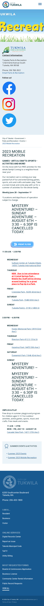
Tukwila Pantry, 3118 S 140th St (25, 308)
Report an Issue (8, 541)
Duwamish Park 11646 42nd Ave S (26, 355)
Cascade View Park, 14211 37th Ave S (23, 432)
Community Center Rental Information (17, 579)
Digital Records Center (11, 537)
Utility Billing (7, 556)
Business (6, 518)
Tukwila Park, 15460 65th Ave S (25, 300)
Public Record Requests (12, 583)
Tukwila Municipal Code (12, 546)
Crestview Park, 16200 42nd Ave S (26, 292)
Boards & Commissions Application (16, 569)
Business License (9, 574)
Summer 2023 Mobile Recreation (22, 457)
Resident (6, 513)
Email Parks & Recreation (13, 73)
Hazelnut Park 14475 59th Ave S (26, 347)
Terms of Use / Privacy (9, 602)
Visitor (5, 523)
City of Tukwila (12, 4)
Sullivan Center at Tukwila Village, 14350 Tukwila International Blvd (26, 264)
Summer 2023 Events (17, 453)
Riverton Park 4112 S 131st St (25, 339)
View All (5, 588)
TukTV (4, 551)
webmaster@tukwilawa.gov (27, 599)
